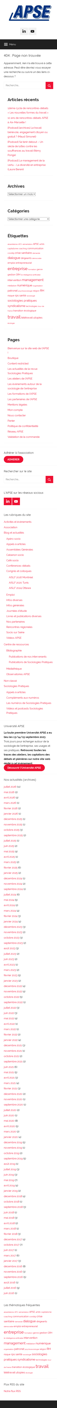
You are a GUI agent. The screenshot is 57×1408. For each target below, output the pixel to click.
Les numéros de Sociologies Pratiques (28, 703)
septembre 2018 (13, 1206)
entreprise (18, 268)
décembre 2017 (13, 1239)
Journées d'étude (16, 610)
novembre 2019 (13, 1147)
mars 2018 (10, 1228)
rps (17, 295)
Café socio (12, 560)
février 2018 (10, 1233)
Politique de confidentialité (23, 426)
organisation (38, 286)
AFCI (20, 244)
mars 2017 (10, 1255)
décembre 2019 (13, 1142)
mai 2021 (9, 1072)
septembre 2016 (13, 1277)
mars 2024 (10, 910)
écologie (11, 323)
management (33, 280)
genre (40, 269)
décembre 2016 (13, 1266)
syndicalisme (16, 306)
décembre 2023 (13, 926)
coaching (23, 248)
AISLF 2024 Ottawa (20, 588)
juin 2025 (9, 846)
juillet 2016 (10, 1287)
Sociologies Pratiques (16, 686)
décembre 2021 (13, 1045)
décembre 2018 (13, 1196)
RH (42, 290)
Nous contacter (17, 415)
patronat (13, 290)
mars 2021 (10, 1083)
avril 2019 (9, 1185)
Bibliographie (14, 650)
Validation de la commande (24, 436)
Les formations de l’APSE (22, 393)
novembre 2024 (13, 883)
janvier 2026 (11, 813)
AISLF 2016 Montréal (21, 577)
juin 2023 (9, 959)
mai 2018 (9, 1217)
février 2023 (10, 975)
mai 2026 (9, 792)
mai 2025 (9, 851)
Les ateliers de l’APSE (20, 378)
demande (36, 253)
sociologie (31, 296)
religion (36, 291)
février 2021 (10, 1088)
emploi (11, 262)
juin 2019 (9, 1174)
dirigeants (26, 258)
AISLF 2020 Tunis (19, 582)
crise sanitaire (23, 252)
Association (10, 527)
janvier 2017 (11, 1260)
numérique (24, 285)
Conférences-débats (18, 565)
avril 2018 (9, 1223)
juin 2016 (9, 1293)
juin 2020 (9, 1115)
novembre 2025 (13, 824)
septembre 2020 (13, 1104)
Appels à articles (16, 544)
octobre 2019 (11, 1153)
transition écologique (24, 310)
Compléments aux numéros (22, 697)
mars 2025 (10, 862)
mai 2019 (9, 1180)
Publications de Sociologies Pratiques (31, 662)
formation (32, 269)
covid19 (11, 253)
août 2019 (9, 1163)
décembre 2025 (13, 819)
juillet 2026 (10, 786)
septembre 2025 (13, 835)
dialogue (14, 258)
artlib (41, 244)
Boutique (13, 358)
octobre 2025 (11, 829)
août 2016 (9, 1282)
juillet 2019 (10, 1169)
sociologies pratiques (22, 300)
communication (35, 248)
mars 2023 (10, 969)
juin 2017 (9, 1250)
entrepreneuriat (24, 263)
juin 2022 (9, 1013)
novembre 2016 (13, 1271)
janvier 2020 (11, 1137)
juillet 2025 (10, 840)
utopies (37, 317)
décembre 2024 (13, 878)
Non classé (10, 680)
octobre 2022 (11, 996)
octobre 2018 (11, 1201)
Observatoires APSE (18, 674)
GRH (18, 274)
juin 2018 (9, 1212)
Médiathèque (14, 668)
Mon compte (15, 409)
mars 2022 (10, 1029)
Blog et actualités (14, 532)
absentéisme (13, 244)
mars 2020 (10, 1131)
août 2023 (9, 948)
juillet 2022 (10, 1007)
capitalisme (13, 248)
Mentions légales (17, 404)
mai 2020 (9, 1120)
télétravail (27, 317)
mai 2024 (9, 899)
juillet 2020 (10, 1110)
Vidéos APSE (14, 637)
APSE (36, 244)
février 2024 (10, 916)
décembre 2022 (13, 986)
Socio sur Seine (15, 632)
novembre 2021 (13, 1050)
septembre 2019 (13, 1158)
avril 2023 (9, 964)
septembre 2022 (13, 1002)
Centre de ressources (16, 644)
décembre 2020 (13, 1093)
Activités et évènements (18, 521)
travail (14, 317)
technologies (31, 306)
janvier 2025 (11, 872)
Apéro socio (13, 538)
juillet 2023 (10, 953)
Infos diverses (14, 600)
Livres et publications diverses (23, 616)
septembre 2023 (13, 943)
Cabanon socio (15, 554)
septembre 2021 (13, 1061)
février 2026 (11, 808)
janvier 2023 (11, 980)
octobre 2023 (11, 937)
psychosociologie (25, 291)
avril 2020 (9, 1126)
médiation (12, 286)
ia (22, 275)
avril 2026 (9, 797)
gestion (11, 274)
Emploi (10, 594)
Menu (12, 44)
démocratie (36, 258)
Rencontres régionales (19, 627)
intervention (14, 280)
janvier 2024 (11, 921)
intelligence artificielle (31, 275)
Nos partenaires (15, 621)
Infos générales (15, 605)
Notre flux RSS (12, 1391)
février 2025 (10, 867)
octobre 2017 (11, 1244)
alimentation (27, 244)
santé (22, 295)
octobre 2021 (11, 1056)
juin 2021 (9, 1067)
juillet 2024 (10, 894)
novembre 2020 (13, 1099)
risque (11, 295)
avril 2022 (9, 1023)
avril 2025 (9, 856)
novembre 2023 (13, 932)
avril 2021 (9, 1077)
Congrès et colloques (19, 571)
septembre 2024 (13, 889)
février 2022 (10, 1034)
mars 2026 (10, 802)
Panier (11, 420)
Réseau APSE (15, 431)
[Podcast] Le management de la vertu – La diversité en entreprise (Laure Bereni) (27, 165)
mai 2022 (9, 1018)
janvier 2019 (11, 1190)
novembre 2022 (13, 991)
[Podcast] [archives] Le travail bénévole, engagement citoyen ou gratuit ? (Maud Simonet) (28, 132)
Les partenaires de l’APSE (22, 399)
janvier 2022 (11, 1040)
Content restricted (18, 363)
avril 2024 (9, 905)
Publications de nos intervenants (28, 656)
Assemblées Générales (19, 549)
